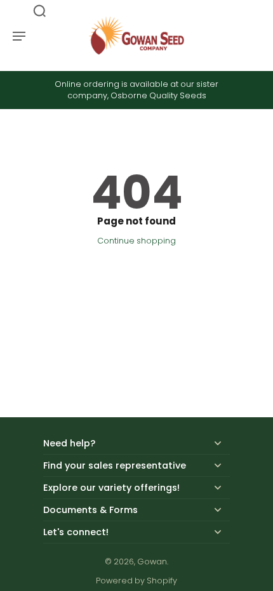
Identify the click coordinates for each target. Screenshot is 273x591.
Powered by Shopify (136, 580)
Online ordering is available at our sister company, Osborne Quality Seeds (136, 90)
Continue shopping (136, 240)
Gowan (152, 561)
